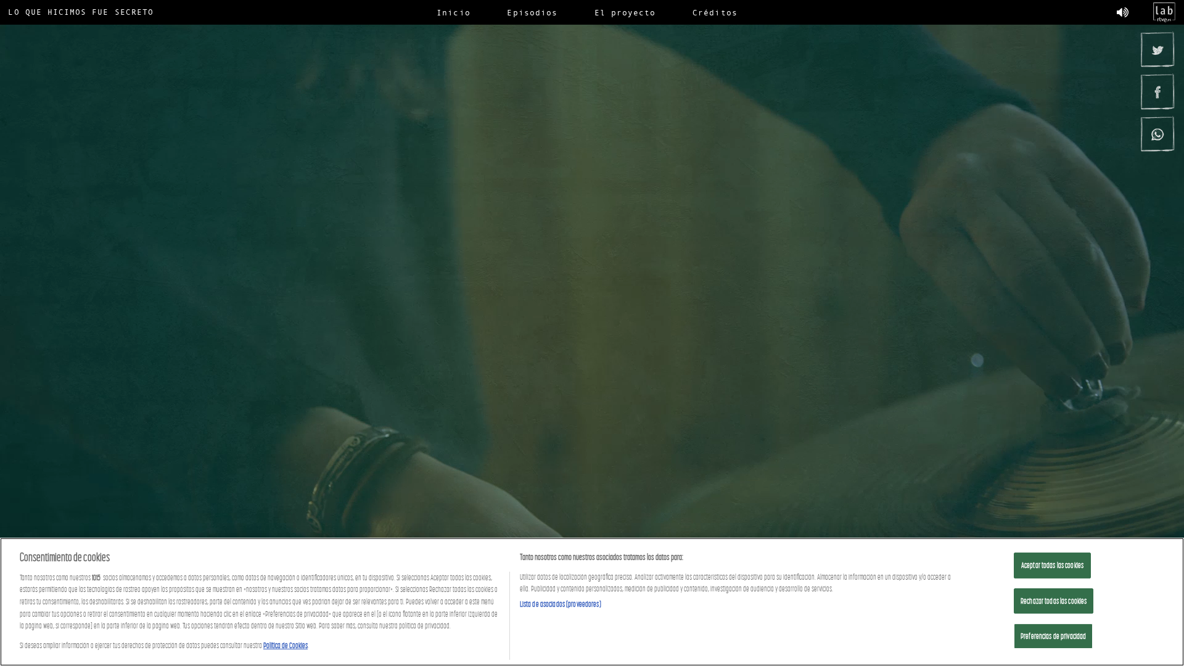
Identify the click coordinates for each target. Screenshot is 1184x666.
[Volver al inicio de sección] (591, 87)
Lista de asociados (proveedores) (560, 604)
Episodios (532, 12)
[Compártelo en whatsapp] (1157, 133)
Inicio (453, 12)
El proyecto (625, 12)
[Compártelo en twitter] (1157, 49)
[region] (592, 602)
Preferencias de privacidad (1053, 636)
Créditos (715, 12)
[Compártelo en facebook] (1157, 91)
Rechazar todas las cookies (1054, 601)
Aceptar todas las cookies (1052, 565)
